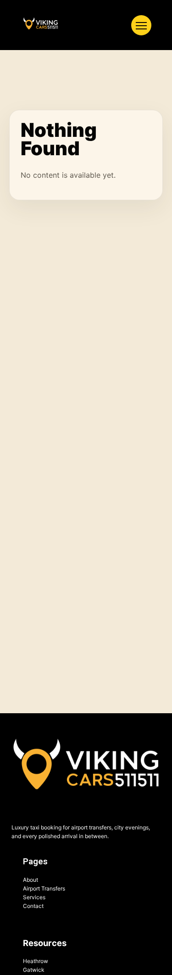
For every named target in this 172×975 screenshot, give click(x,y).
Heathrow (35, 961)
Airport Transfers (44, 888)
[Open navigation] (141, 25)
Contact (33, 905)
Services (34, 897)
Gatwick (33, 969)
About (30, 879)
